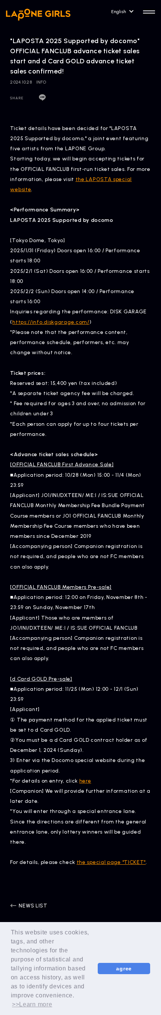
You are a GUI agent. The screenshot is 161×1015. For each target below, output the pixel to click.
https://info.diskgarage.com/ (50, 322)
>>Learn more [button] (32, 1004)
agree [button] (124, 969)
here (85, 781)
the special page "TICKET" (111, 862)
